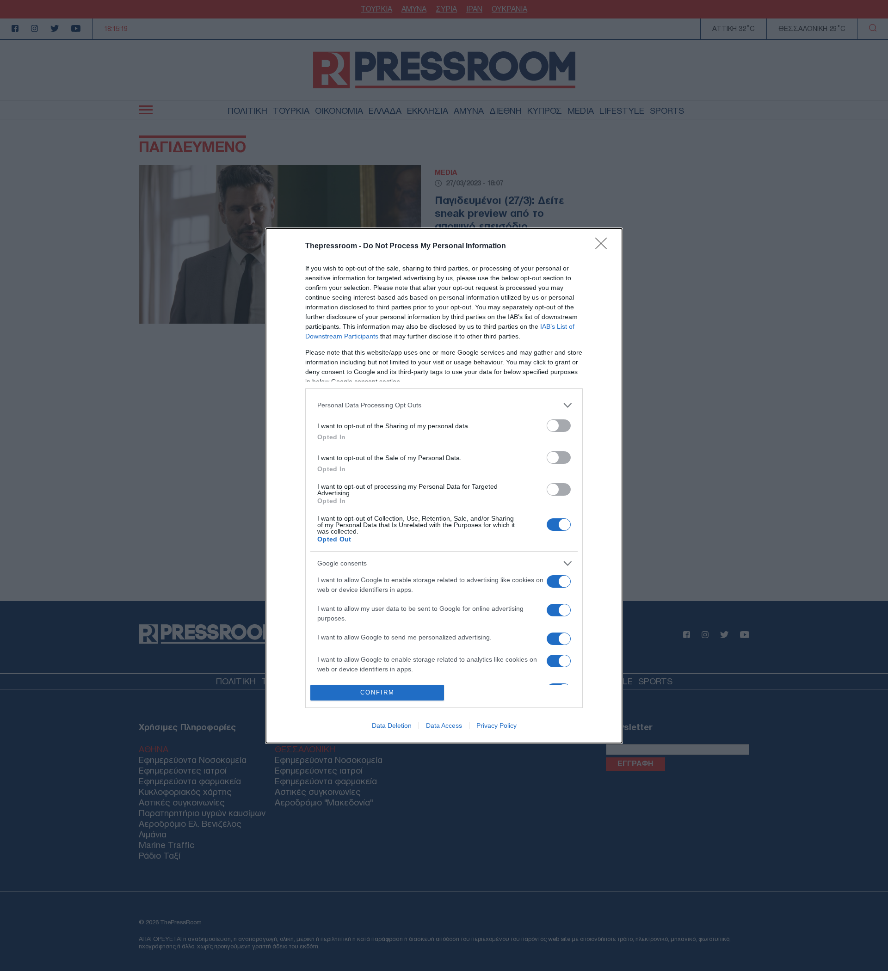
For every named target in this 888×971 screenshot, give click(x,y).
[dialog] (444, 485)
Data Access (444, 725)
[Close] (604, 246)
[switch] (559, 425)
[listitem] (444, 405)
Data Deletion (392, 725)
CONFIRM (377, 692)
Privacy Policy (496, 725)
